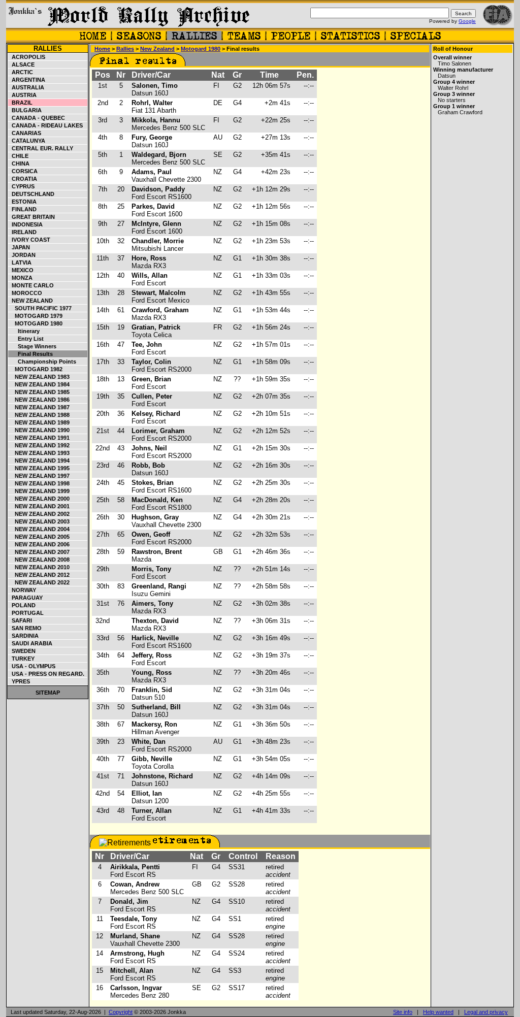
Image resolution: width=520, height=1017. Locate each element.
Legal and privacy (486, 1012)
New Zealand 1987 (39, 407)
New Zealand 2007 (39, 552)
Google (467, 21)
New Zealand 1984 (39, 384)
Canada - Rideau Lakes (46, 125)
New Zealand (31, 301)
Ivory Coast (29, 240)
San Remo (25, 628)
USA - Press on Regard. (46, 674)
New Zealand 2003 (39, 521)
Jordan (22, 255)
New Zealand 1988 (39, 415)
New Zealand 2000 (39, 499)
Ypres (19, 681)
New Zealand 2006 (39, 544)
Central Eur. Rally (41, 148)
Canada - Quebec (37, 118)
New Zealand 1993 (39, 453)
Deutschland (31, 194)
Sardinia (24, 636)
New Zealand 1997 (39, 476)
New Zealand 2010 (39, 567)
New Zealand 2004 (39, 529)
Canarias (25, 133)
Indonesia (26, 224)
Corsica (23, 171)
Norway (22, 590)
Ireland (23, 232)
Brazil (20, 103)
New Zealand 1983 (39, 377)
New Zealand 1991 (39, 438)
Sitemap (48, 693)
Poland (22, 605)
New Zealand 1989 (39, 422)
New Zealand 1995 (39, 468)
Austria (23, 95)
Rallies (48, 48)
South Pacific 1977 (40, 308)
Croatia (23, 179)
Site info (402, 1012)
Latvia (20, 262)
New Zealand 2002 (39, 514)
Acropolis (27, 57)
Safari (20, 620)
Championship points (42, 361)
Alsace (22, 64)
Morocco (25, 293)
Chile (18, 156)
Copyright (121, 1012)
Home (102, 49)
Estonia (23, 202)
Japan (19, 247)
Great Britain (32, 217)
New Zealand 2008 (39, 559)
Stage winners (32, 346)
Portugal (26, 613)
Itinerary (24, 331)
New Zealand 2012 (39, 575)
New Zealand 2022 (39, 582)
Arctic (21, 72)
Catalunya (27, 141)
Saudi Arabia (30, 643)
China (19, 163)
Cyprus (22, 186)
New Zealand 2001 (39, 506)
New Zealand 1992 (39, 445)
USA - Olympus (32, 666)
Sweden (22, 651)
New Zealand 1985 (39, 392)
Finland (23, 209)
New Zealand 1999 (39, 491)
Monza (20, 278)
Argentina (27, 80)
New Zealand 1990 (39, 430)
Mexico (21, 270)
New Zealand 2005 (39, 537)
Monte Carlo (31, 285)
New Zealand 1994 (39, 460)
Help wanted (438, 1012)
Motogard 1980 (35, 323)
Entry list (26, 339)
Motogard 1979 (35, 316)
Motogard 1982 (35, 369)
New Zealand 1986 (39, 400)
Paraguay (26, 598)
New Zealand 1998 (39, 483)
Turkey (22, 658)
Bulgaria (25, 110)
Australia (26, 87)
